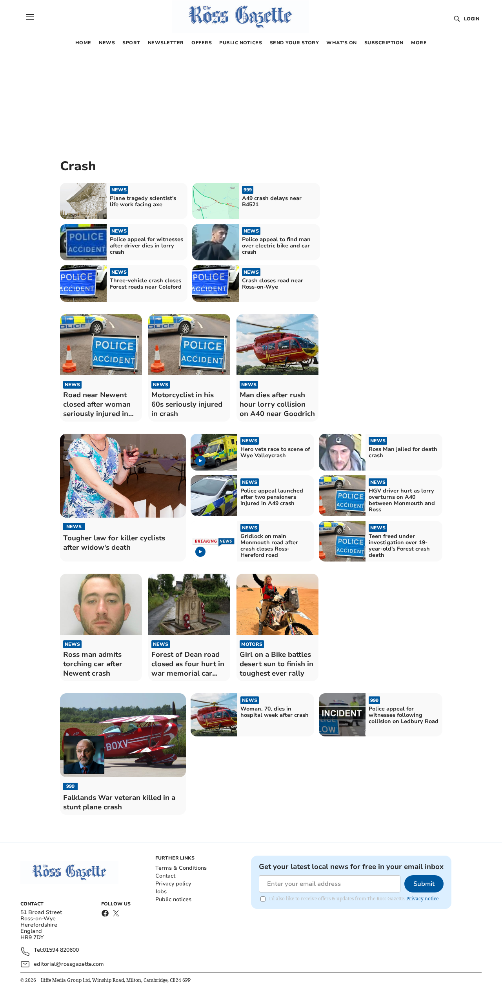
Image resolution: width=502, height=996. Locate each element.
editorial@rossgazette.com (69, 964)
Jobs (161, 891)
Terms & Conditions (181, 868)
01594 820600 (61, 950)
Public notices (173, 899)
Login (471, 19)
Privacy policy (173, 883)
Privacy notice (422, 898)
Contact (165, 876)
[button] (29, 16)
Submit (424, 884)
